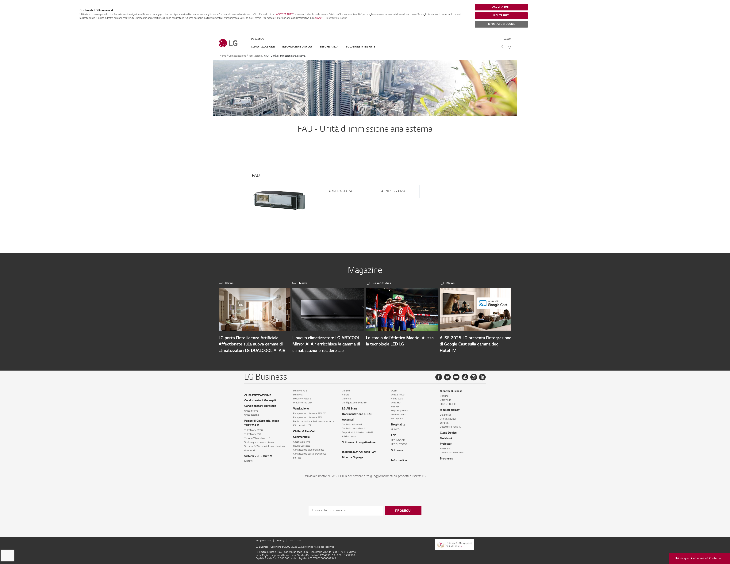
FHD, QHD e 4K (448, 404)
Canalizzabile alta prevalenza (308, 450)
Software (397, 450)
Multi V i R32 (300, 391)
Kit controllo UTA (302, 425)
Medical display (450, 410)
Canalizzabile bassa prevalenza (309, 454)
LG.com (507, 39)
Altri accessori (349, 436)
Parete (345, 395)
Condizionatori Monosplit (260, 400)
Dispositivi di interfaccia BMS (357, 432)
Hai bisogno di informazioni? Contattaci (698, 558)
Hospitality (398, 424)
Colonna (346, 399)
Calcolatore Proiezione (452, 453)
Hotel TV (395, 429)
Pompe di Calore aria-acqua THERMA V (261, 423)
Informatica (329, 46)
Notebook (446, 438)
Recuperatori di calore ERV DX (309, 413)
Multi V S (298, 395)
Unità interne (251, 411)
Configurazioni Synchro (354, 403)
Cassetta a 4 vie (301, 442)
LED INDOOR (398, 440)
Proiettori (446, 444)
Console (346, 391)
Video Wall (397, 399)
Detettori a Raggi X (450, 427)
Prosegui (403, 510)
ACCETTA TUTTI (284, 14)
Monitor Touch (398, 414)
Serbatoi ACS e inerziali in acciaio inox (264, 446)
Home (223, 56)
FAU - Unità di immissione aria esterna (284, 56)
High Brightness (399, 411)
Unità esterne (251, 415)
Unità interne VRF (302, 403)
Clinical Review (448, 419)
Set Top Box (397, 418)
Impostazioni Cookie (336, 18)
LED (393, 435)
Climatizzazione (263, 46)
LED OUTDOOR (399, 444)
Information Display (297, 46)
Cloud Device (448, 433)
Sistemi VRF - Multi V (258, 456)
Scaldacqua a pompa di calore (260, 442)
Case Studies (382, 283)
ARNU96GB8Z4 (393, 191)
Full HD (395, 407)
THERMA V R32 (252, 434)
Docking (444, 396)
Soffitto (297, 458)
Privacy (280, 540)
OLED (394, 391)
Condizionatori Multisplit (260, 406)
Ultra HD (396, 403)
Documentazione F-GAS (357, 414)
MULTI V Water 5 (302, 399)
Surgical (444, 423)
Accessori (249, 450)
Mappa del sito (263, 540)
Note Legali (296, 540)
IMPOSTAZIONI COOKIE (501, 24)
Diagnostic (445, 415)
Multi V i (248, 461)
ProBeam (445, 449)
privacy (318, 18)
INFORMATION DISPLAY (359, 452)
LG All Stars (349, 408)
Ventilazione (255, 56)
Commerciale (301, 437)
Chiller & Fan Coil (304, 431)
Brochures (446, 458)
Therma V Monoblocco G (257, 438)
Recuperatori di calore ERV (307, 417)
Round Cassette (301, 446)
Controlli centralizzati (353, 428)
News (229, 283)
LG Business (262, 547)
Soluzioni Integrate (360, 46)
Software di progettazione (358, 442)
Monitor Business (451, 391)
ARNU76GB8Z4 (340, 191)
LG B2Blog (257, 39)
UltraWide (445, 400)
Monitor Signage (352, 457)
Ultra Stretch (398, 395)
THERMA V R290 (253, 430)
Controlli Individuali (352, 424)
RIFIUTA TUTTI (501, 15)
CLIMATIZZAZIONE (257, 395)
